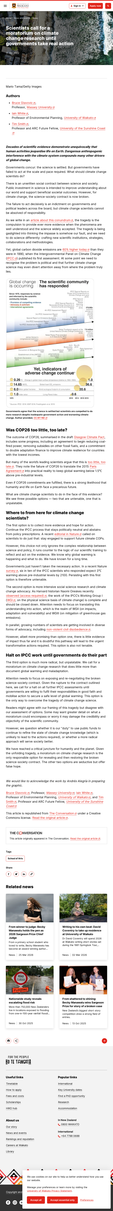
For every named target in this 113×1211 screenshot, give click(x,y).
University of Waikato (78, 118)
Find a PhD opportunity (71, 1096)
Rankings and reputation (20, 1139)
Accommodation (67, 1108)
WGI (10, 600)
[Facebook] (8, 874)
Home (8, 18)
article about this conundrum (50, 220)
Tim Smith (19, 124)
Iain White (18, 113)
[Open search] (108, 6)
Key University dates (70, 1089)
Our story (11, 1126)
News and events (22, 18)
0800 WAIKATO (70, 1124)
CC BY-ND (39, 417)
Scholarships (13, 1102)
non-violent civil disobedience (67, 629)
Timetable (12, 1083)
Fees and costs (15, 1096)
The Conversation (61, 813)
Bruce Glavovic (22, 103)
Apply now (95, 5)
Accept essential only (62, 1200)
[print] (8, 1040)
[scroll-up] (104, 1040)
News (35, 18)
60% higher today (75, 249)
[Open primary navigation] (5, 6)
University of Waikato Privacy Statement (49, 1190)
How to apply (13, 1089)
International (65, 1083)
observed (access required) (25, 595)
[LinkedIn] (23, 874)
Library (10, 1151)
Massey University (39, 107)
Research (63, 1102)
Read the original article (48, 818)
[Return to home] (20, 6)
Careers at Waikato (17, 1145)
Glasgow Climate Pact (89, 437)
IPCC (10, 258)
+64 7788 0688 (70, 1135)
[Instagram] (15, 1203)
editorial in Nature (66, 534)
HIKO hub (11, 1108)
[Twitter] (16, 874)
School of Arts (15, 858)
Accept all (35, 1200)
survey (10, 570)
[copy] (31, 874)
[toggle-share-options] (16, 1040)
